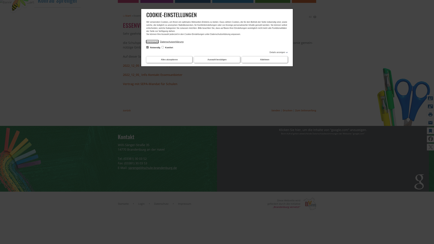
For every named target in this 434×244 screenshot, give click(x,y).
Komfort (169, 47)
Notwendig (155, 47)
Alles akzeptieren (169, 59)
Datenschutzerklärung (172, 41)
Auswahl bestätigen (217, 59)
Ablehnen (264, 59)
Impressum (152, 41)
